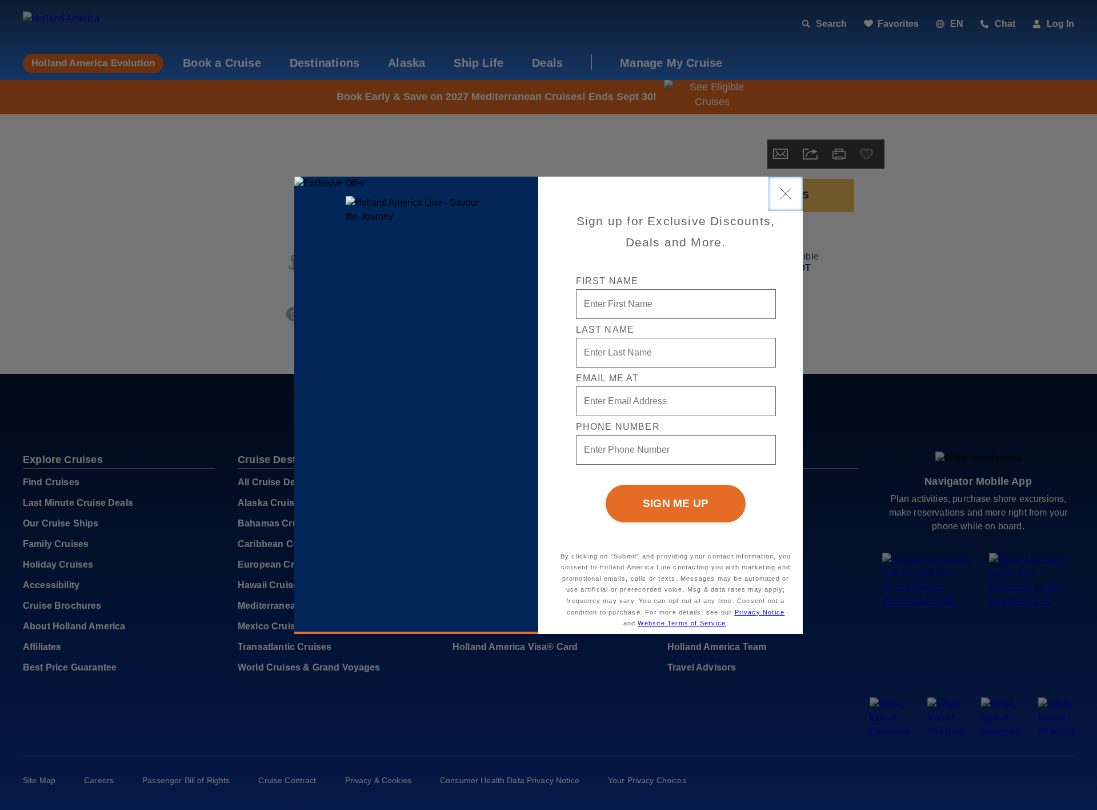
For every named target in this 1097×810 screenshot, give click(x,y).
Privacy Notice (760, 612)
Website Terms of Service (682, 623)
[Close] (785, 194)
